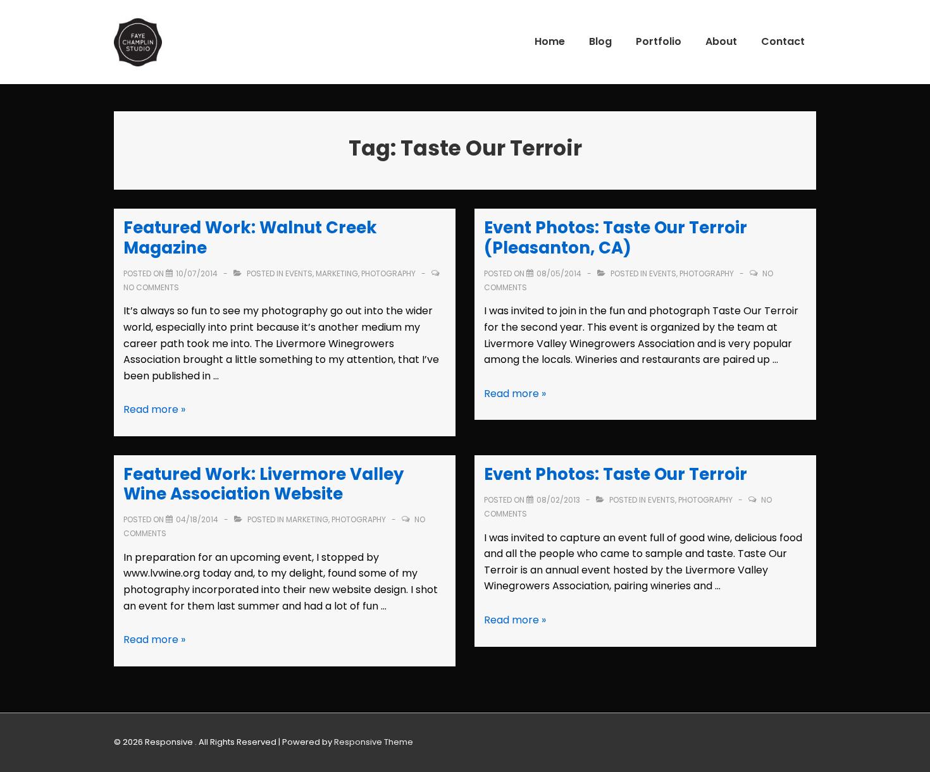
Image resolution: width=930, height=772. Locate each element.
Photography (388, 273)
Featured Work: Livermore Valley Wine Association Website (263, 484)
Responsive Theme (373, 742)
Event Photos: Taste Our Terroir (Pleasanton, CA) (615, 237)
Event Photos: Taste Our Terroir (615, 474)
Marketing (337, 273)
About (721, 41)
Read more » (154, 409)
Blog (600, 41)
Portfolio (658, 41)
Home (550, 41)
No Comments (151, 287)
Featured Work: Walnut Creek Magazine (250, 237)
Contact (783, 41)
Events (299, 273)
